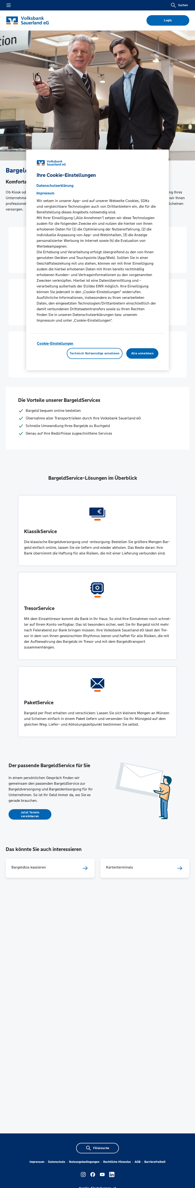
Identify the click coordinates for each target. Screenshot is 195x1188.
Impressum (36, 1162)
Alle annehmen (142, 353)
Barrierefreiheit (155, 1162)
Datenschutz (56, 1162)
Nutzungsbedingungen (84, 1162)
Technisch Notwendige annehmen (95, 353)
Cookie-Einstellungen (55, 343)
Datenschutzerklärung (54, 185)
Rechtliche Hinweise (117, 1162)
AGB (138, 1162)
